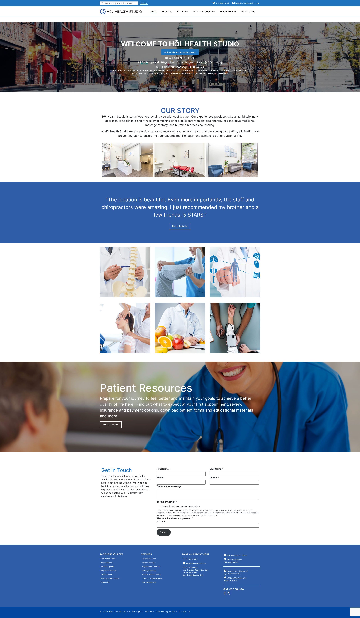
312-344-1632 (222, 3)
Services (182, 12)
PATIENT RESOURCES (111, 554)
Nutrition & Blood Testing (151, 574)
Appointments (228, 12)
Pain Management (149, 582)
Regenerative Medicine (151, 566)
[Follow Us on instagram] (228, 594)
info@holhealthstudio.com (247, 3)
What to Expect (106, 563)
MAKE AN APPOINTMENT (195, 554)
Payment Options (107, 566)
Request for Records (108, 570)
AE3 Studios (183, 612)
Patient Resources (204, 12)
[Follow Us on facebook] (225, 594)
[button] (180, 52)
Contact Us (248, 12)
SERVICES (146, 554)
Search (144, 3)
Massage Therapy (149, 570)
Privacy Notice (106, 574)
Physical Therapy (149, 563)
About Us (167, 12)
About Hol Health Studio (110, 578)
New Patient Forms (108, 559)
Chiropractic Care (149, 559)
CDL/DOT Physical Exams (152, 578)
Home (154, 12)
